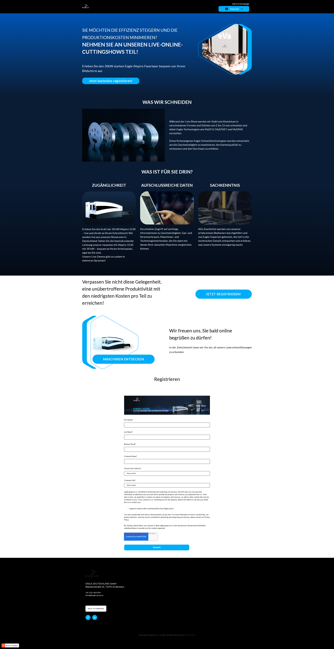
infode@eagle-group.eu (94, 595)
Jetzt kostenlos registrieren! (111, 81)
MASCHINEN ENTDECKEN (123, 359)
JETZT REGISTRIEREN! (223, 294)
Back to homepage (240, 3)
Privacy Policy (190, 635)
